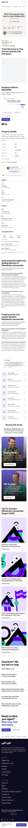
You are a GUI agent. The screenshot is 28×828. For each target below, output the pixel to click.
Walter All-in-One (8, 763)
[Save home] (25, 6)
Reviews (4, 766)
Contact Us (5, 794)
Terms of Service (7, 800)
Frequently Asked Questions (11, 792)
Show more (4, 140)
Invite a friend (6, 772)
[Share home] (22, 6)
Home (3, 736)
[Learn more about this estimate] (14, 45)
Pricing (4, 769)
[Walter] (5, 2)
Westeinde (25, 736)
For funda (5, 775)
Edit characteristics (13, 162)
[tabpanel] (14, 246)
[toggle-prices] (10, 21)
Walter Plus (5, 760)
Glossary (5, 789)
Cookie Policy (6, 803)
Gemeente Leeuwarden (6, 6)
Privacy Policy (6, 797)
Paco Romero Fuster (17, 33)
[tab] (4, 237)
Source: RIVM (4, 252)
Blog (3, 786)
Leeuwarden (15, 6)
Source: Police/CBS (11, 252)
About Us (5, 783)
